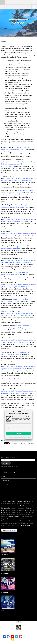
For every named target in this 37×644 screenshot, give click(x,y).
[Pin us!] (20, 636)
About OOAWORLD (9, 472)
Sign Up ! (6, 463)
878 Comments (5, 573)
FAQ (4, 476)
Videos (9, 501)
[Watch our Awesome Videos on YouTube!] (12, 636)
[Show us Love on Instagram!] (8, 636)
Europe (3, 508)
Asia (21, 506)
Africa (8, 508)
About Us (6, 480)
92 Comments (5, 611)
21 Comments (5, 592)
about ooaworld (25, 525)
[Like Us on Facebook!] (4, 636)
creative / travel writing (24, 501)
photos (14, 501)
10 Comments (5, 554)
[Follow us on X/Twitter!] (16, 636)
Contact (5, 485)
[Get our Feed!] (12, 639)
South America (27, 506)
